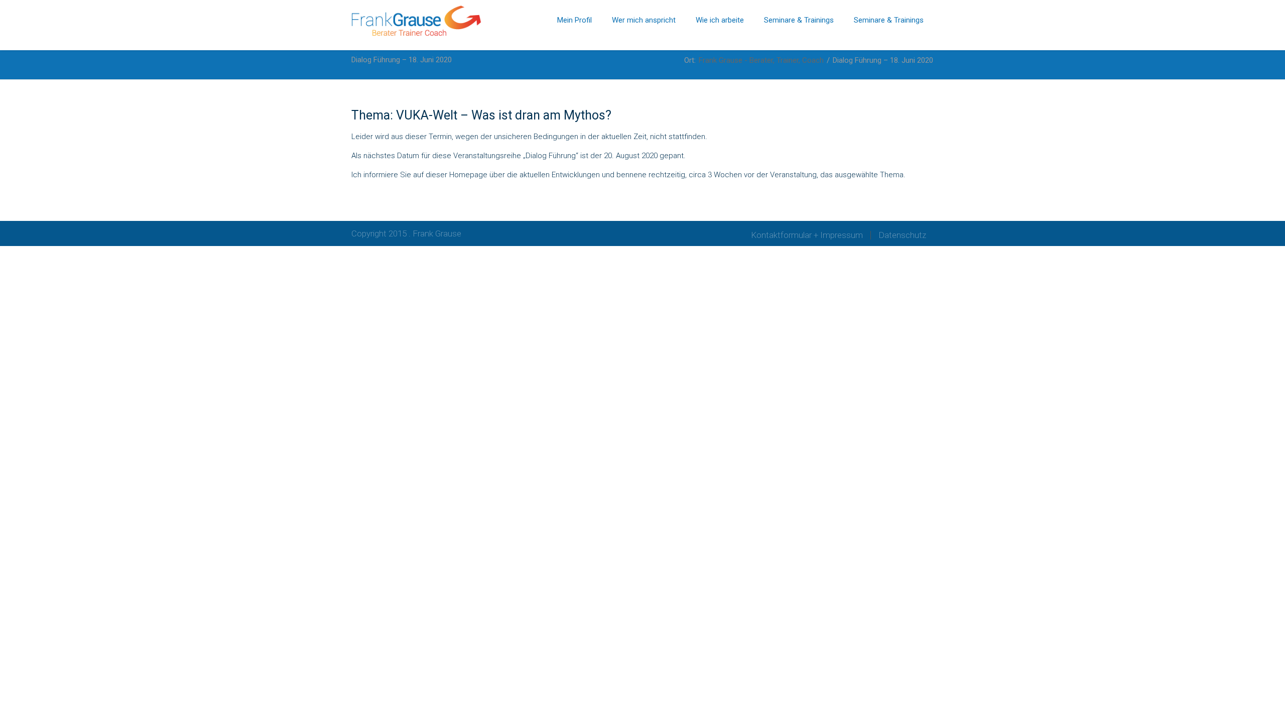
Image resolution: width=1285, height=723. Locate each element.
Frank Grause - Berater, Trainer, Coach (761, 60)
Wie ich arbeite (720, 20)
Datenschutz (902, 235)
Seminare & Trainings (799, 20)
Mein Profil (574, 20)
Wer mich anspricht (644, 20)
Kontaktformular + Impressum (807, 235)
